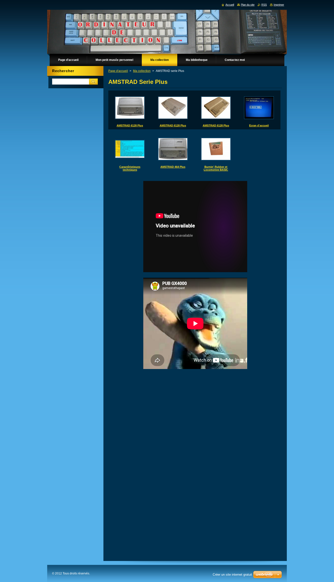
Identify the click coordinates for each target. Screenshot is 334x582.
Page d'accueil (118, 70)
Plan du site (248, 4)
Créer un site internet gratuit (232, 574)
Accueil (229, 4)
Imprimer (279, 4)
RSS (264, 4)
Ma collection (142, 70)
